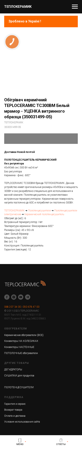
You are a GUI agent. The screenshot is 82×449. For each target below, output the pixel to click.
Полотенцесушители (39, 210)
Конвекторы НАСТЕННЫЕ (19, 347)
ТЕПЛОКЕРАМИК (14, 210)
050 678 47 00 (31, 306)
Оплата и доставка (14, 415)
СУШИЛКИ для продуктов (19, 375)
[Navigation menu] (75, 7)
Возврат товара (13, 409)
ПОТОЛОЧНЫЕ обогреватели (21, 353)
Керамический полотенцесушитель (44, 214)
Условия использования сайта (22, 421)
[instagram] (13, 297)
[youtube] (20, 297)
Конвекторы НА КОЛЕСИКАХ (21, 341)
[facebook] (6, 297)
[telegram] (27, 297)
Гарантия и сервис (15, 403)
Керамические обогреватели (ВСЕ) (24, 335)
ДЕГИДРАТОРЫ (13, 369)
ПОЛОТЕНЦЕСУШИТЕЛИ (19, 387)
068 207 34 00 (12, 306)
